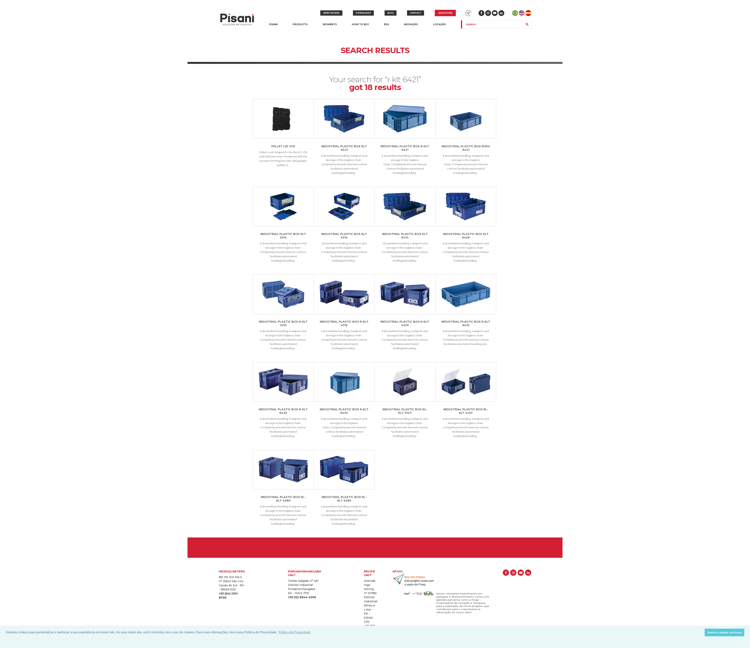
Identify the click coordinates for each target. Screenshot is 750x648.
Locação (439, 24)
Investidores (331, 13)
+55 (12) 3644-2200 (302, 597)
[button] (700, 632)
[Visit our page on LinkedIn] (501, 13)
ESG (386, 24)
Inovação (411, 24)
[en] (522, 13)
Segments (329, 26)
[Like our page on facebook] (481, 13)
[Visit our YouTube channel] (495, 13)
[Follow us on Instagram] (488, 13)
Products (300, 26)
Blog (391, 13)
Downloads (363, 13)
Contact (415, 13)
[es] (528, 13)
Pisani (273, 26)
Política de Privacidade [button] (295, 632)
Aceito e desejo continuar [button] (724, 632)
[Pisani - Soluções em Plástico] (237, 20)
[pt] (515, 13)
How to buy (360, 24)
